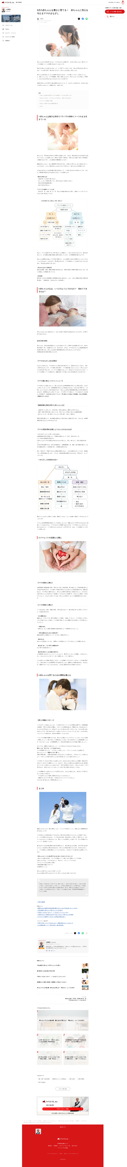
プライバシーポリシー (64, 1145)
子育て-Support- (44, 22)
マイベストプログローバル (73, 1153)
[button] (53, 950)
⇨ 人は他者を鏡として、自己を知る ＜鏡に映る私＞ (50, 925)
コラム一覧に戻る (63, 1088)
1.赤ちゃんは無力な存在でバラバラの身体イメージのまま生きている (55, 95)
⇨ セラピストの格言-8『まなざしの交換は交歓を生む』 (51, 917)
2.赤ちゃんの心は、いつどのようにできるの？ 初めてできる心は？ (55, 98)
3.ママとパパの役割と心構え (46, 100)
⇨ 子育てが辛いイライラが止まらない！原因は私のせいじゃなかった (55, 923)
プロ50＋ (61, 1153)
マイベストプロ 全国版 (63, 1148)
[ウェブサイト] (47, 951)
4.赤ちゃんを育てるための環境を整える (49, 103)
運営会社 (50, 1145)
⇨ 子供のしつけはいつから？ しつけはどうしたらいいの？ (52, 912)
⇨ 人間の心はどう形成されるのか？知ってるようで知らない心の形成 (55, 914)
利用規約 (56, 1145)
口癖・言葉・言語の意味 (43, 1079)
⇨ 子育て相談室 (41, 902)
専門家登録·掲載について (62, 1143)
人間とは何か (72, 1079)
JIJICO (65, 1153)
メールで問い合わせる (116, 11)
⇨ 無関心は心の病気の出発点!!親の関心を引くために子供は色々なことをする (57, 908)
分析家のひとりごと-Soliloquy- (59, 1079)
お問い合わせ (74, 1145)
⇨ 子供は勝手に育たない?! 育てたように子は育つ (50, 910)
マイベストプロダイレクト (52, 1153)
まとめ (41, 106)
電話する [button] (112, 16)
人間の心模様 (81, 1079)
